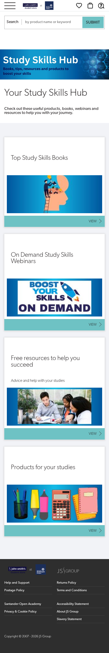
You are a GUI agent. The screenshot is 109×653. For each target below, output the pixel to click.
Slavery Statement (69, 619)
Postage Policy (14, 590)
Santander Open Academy (22, 604)
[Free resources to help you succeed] (54, 389)
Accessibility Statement (73, 604)
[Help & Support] (101, 5)
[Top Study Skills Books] (54, 182)
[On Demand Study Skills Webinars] (54, 282)
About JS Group (68, 611)
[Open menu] (9, 6)
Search (13, 22)
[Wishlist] (79, 5)
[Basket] (90, 5)
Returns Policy (66, 582)
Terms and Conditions (72, 590)
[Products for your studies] (54, 492)
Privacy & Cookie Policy (20, 611)
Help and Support (16, 582)
